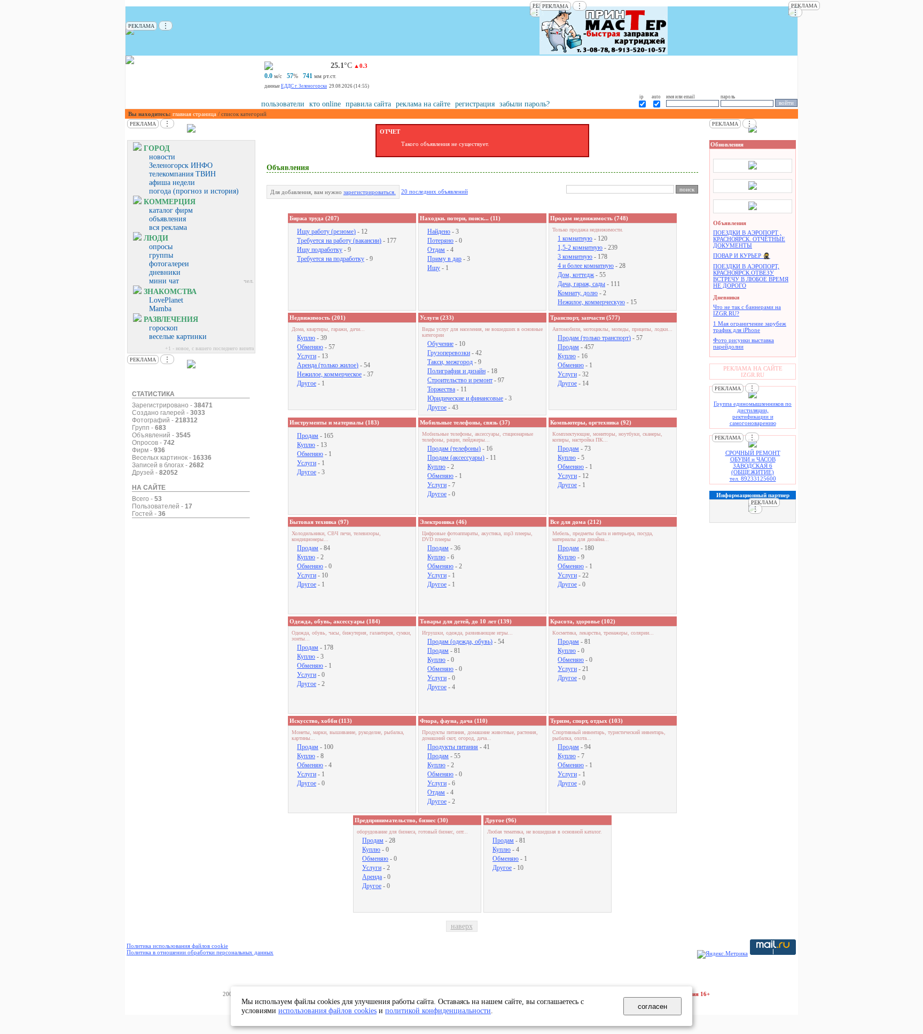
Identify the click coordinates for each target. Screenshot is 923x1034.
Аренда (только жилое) (327, 365)
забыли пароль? (524, 104)
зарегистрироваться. (369, 192)
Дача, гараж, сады (581, 284)
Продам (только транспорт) (594, 338)
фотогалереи (169, 264)
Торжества (441, 389)
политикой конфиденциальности (438, 1010)
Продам (568, 347)
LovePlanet (166, 300)
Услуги (306, 356)
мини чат (164, 281)
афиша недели (172, 183)
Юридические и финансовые (465, 398)
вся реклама (168, 227)
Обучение (440, 344)
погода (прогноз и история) (194, 191)
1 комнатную (575, 238)
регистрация (475, 104)
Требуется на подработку (330, 259)
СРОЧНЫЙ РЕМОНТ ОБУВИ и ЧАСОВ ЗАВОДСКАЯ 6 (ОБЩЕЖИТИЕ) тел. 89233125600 (752, 466)
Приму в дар (444, 259)
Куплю (306, 338)
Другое (306, 383)
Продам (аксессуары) (455, 457)
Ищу (433, 268)
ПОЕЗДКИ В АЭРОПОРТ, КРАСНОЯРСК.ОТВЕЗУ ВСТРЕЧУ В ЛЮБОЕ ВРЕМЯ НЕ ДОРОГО (750, 276)
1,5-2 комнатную (580, 247)
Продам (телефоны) (454, 448)
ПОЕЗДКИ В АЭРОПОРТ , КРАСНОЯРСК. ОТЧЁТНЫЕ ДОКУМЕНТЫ (749, 239)
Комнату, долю (578, 293)
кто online (325, 104)
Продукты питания (452, 747)
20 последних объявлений (434, 191)
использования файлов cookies (327, 1010)
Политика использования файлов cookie (177, 946)
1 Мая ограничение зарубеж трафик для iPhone (749, 326)
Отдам (436, 249)
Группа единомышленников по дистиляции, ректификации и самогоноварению (753, 413)
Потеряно (440, 240)
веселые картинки (178, 337)
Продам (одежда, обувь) (459, 641)
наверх (462, 926)
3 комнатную (575, 256)
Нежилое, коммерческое (329, 374)
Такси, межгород (450, 362)
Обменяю (310, 347)
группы (161, 255)
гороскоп (163, 328)
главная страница (194, 114)
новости (162, 157)
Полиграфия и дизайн (456, 371)
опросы (161, 247)
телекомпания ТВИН (182, 174)
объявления (167, 219)
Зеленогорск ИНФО (181, 165)
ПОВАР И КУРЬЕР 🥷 (741, 255)
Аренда (372, 877)
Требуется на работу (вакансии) (339, 240)
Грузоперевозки (448, 353)
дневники (165, 272)
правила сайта (368, 104)
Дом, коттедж (576, 275)
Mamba (160, 309)
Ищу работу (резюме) (326, 231)
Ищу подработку (319, 249)
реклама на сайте (423, 104)
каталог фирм (171, 210)
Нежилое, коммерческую (591, 302)
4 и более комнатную (586, 265)
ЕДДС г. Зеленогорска (304, 86)
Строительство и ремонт (459, 380)
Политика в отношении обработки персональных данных (200, 952)
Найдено (438, 231)
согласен (652, 1006)
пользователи (282, 104)
